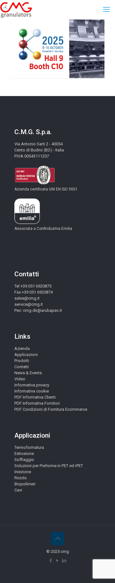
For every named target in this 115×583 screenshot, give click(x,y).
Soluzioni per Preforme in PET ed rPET (48, 465)
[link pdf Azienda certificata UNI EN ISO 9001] (34, 183)
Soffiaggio (24, 459)
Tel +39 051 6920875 (32, 286)
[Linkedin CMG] (64, 560)
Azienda (22, 348)
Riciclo (20, 477)
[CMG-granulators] (16, 10)
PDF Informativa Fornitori (37, 403)
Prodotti (21, 360)
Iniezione (22, 471)
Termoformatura (29, 447)
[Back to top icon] (57, 538)
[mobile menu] (106, 9)
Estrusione (24, 453)
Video (19, 379)
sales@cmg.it (27, 298)
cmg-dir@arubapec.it (42, 310)
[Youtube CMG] (57, 560)
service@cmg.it (28, 304)
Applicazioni (26, 354)
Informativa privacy (31, 385)
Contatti (21, 366)
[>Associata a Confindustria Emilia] (27, 222)
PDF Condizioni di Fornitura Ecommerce (50, 409)
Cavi (18, 490)
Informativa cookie (31, 391)
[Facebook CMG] (51, 560)
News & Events (28, 372)
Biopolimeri (24, 484)
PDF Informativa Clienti (35, 397)
